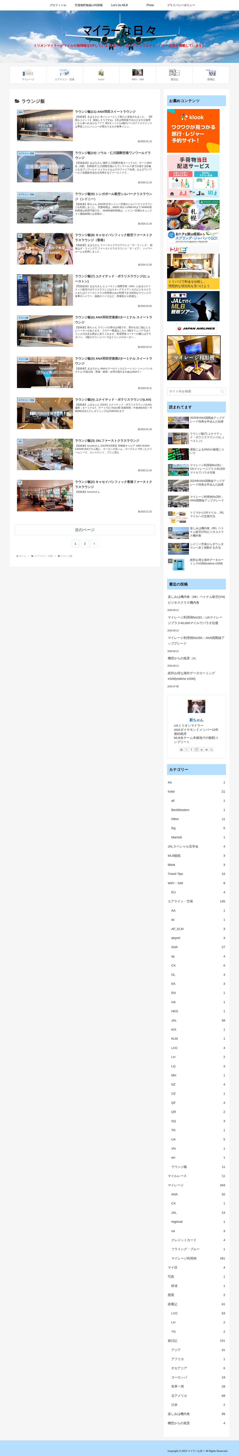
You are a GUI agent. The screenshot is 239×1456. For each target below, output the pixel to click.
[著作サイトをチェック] (181, 749)
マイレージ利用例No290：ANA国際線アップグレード (196, 640)
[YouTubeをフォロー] (201, 749)
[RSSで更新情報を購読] (211, 749)
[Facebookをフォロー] (191, 749)
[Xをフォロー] (186, 749)
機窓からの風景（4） (183, 658)
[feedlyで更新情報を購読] (206, 749)
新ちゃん (196, 720)
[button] (222, 391)
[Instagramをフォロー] (196, 749)
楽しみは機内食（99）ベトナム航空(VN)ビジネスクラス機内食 (196, 599)
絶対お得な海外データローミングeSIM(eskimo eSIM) (191, 675)
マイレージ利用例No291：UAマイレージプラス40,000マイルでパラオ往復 (195, 620)
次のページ (85, 530)
